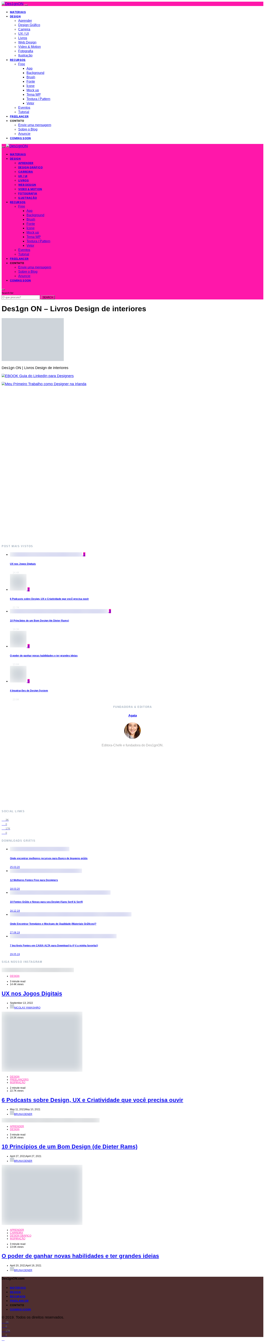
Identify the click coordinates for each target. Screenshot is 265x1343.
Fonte (30, 81)
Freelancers (19, 1079)
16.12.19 (15, 910)
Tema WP (33, 94)
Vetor (30, 103)
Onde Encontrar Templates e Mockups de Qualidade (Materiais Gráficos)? (53, 923)
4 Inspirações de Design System (29, 690)
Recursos (18, 60)
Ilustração (25, 55)
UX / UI (23, 33)
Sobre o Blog (27, 129)
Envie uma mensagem (34, 125)
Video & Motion (29, 46)
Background (35, 73)
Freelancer (19, 116)
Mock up (32, 90)
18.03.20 (15, 888)
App (29, 68)
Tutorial (23, 112)
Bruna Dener (23, 1114)
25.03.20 (15, 867)
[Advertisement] (126, 465)
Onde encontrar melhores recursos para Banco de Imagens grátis (49, 858)
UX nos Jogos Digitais (23, 563)
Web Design (27, 42)
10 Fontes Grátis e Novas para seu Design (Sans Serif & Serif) (46, 901)
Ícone (30, 86)
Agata (132, 715)
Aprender (25, 20)
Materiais (18, 12)
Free (21, 64)
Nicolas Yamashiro (27, 1007)
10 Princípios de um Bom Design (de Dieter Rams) (39, 620)
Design (15, 16)
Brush (30, 77)
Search (48, 297)
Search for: (8, 293)
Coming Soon (20, 138)
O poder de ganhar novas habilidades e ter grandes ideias (44, 655)
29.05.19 (15, 954)
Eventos (24, 107)
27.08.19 (15, 932)
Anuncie (24, 133)
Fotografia (25, 51)
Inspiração (17, 1082)
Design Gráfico (29, 25)
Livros (22, 38)
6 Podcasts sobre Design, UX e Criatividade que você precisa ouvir (49, 598)
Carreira (24, 29)
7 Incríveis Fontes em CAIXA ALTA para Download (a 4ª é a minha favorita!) (54, 945)
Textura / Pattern (38, 99)
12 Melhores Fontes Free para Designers (34, 880)
